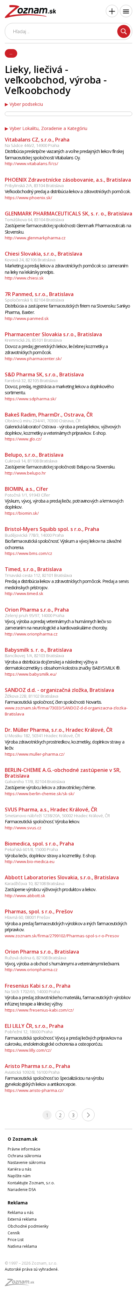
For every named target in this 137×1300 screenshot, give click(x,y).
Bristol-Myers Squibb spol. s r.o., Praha (52, 529)
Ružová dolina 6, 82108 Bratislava (35, 958)
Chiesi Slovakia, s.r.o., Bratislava (43, 253)
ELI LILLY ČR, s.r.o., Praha (34, 1025)
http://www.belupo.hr (25, 473)
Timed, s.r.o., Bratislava (33, 569)
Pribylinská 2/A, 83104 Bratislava (34, 185)
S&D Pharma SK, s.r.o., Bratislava (44, 374)
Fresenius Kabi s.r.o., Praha (37, 985)
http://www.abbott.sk (25, 895)
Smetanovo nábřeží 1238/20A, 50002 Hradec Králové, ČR (57, 815)
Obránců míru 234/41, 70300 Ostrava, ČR (43, 421)
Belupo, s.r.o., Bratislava (34, 454)
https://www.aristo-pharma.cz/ (34, 1090)
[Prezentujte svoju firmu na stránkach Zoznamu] (112, 11)
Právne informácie (24, 1149)
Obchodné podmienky (28, 1226)
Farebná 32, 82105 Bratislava (31, 380)
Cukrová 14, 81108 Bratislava (31, 461)
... (11, 53)
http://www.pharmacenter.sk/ (33, 358)
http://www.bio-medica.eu (29, 861)
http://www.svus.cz (23, 828)
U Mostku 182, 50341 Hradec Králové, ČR (42, 735)
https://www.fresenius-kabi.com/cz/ (39, 1010)
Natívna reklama (22, 1246)
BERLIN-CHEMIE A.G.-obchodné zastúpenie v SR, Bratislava (63, 772)
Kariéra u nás (19, 1169)
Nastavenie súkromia (27, 1162)
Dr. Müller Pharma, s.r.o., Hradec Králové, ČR (58, 729)
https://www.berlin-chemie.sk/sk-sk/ (40, 793)
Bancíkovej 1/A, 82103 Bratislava (34, 655)
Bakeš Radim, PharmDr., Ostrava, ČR (49, 414)
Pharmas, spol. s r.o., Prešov (39, 911)
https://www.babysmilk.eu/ (31, 674)
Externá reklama (22, 1219)
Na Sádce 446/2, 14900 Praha (32, 145)
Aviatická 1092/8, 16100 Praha (32, 1072)
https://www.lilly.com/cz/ (28, 1050)
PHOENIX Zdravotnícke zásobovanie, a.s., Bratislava (68, 179)
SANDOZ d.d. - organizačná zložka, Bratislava (59, 690)
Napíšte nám (19, 1176)
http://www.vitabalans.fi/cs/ (31, 163)
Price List (16, 1239)
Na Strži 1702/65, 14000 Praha (32, 991)
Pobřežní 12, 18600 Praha (29, 1032)
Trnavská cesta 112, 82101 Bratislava (38, 575)
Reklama (18, 1203)
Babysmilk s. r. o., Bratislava (38, 649)
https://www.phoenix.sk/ (28, 197)
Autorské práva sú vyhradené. (32, 1269)
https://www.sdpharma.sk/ (30, 399)
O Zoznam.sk (23, 1139)
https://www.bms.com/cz (28, 553)
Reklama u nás (20, 1212)
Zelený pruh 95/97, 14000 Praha (34, 615)
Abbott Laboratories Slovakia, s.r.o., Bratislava (62, 877)
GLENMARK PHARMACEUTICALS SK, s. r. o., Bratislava (68, 213)
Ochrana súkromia (24, 1155)
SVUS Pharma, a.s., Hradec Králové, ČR (51, 809)
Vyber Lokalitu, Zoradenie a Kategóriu (48, 128)
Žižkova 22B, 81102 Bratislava (31, 696)
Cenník (14, 1233)
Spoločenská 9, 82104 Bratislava (34, 300)
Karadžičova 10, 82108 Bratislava (34, 883)
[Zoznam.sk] (22, 1284)
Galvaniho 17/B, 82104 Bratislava (35, 781)
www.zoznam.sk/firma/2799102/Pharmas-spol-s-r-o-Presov (62, 936)
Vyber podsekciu (26, 104)
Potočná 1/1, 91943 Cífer (27, 495)
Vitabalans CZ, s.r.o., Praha (37, 139)
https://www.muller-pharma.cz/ (35, 754)
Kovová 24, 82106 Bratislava (30, 260)
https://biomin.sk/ (22, 513)
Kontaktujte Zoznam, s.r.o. (31, 1183)
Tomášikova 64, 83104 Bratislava (34, 219)
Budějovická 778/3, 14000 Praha (34, 535)
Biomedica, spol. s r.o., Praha (39, 843)
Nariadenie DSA (22, 1189)
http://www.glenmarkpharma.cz (35, 238)
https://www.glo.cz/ (23, 439)
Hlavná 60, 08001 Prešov (27, 917)
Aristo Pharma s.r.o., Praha (37, 1066)
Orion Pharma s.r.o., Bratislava (42, 951)
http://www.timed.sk (24, 593)
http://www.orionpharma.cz (31, 634)
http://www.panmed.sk (27, 318)
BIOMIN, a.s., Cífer (26, 488)
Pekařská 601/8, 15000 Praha (31, 849)
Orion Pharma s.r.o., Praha (37, 609)
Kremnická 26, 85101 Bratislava (33, 340)
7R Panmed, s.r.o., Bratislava (39, 294)
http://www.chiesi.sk (24, 278)
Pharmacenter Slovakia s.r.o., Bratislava (53, 334)
